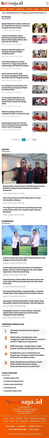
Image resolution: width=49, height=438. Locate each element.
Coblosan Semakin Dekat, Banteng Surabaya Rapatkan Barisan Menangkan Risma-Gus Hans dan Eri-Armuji (14, 39)
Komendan (42, 418)
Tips (16, 421)
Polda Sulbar (11, 378)
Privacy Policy (35, 426)
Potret (5, 421)
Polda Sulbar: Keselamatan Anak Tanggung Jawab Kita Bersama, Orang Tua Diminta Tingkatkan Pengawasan (27, 339)
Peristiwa (20, 9)
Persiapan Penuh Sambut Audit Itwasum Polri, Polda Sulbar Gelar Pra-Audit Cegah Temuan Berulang (22, 210)
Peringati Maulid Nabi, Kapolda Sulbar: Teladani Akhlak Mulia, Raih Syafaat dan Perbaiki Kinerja (23, 292)
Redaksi (22, 426)
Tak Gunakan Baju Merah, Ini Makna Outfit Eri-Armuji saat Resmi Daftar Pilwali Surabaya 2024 (14, 101)
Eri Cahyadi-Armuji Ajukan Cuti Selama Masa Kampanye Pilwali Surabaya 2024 (14, 88)
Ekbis (36, 9)
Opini (12, 421)
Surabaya (10, 388)
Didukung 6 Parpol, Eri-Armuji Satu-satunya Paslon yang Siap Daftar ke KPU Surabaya (15, 125)
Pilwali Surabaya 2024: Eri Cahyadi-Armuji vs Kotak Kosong (15, 113)
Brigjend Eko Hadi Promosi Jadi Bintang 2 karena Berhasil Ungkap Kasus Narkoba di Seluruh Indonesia (24, 188)
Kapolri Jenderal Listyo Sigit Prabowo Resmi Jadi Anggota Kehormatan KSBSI (24, 259)
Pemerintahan (35, 421)
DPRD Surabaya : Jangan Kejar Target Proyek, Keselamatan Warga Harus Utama (27, 347)
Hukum (11, 9)
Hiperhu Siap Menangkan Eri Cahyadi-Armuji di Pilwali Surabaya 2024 (13, 52)
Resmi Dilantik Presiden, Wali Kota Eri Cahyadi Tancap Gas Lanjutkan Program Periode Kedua (16, 26)
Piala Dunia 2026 (13, 384)
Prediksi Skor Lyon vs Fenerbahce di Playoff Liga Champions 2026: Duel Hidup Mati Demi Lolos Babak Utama (27, 355)
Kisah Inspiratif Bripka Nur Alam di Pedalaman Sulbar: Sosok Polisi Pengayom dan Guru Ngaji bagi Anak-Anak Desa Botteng (23, 270)
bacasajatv (24, 421)
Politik (29, 9)
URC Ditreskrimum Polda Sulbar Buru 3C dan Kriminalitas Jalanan (22, 199)
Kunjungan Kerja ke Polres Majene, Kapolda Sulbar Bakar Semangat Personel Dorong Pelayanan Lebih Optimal (22, 313)
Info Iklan (34, 429)
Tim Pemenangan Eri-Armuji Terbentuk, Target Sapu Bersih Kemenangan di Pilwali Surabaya (15, 64)
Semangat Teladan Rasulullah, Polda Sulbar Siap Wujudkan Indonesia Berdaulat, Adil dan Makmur (23, 302)
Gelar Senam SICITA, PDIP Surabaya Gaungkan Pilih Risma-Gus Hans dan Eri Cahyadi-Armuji (15, 76)
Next (35, 140)
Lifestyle (44, 9)
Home (4, 9)
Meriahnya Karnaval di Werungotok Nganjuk (24, 331)
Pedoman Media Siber (17, 429)
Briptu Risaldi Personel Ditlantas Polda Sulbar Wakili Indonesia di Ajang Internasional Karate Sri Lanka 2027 (26, 364)
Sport (43, 421)
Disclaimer (10, 426)
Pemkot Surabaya (13, 381)
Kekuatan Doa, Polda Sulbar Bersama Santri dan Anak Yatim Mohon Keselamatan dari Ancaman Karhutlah (23, 281)
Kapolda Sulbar (12, 391)
